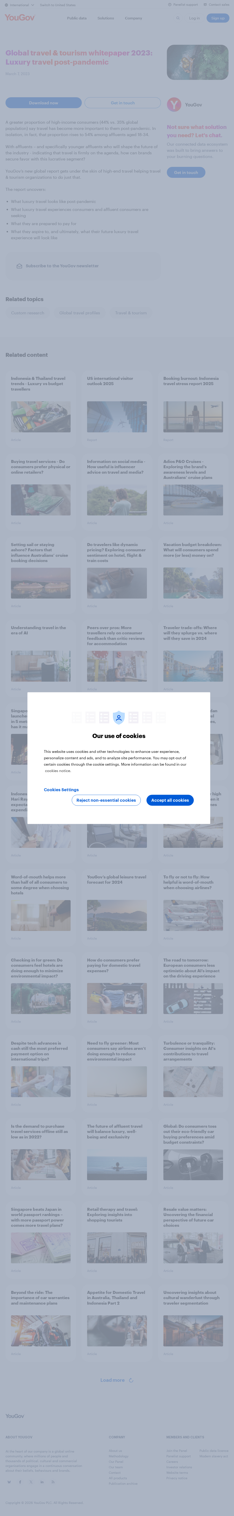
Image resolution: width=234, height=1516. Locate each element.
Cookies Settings (61, 790)
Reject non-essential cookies (106, 800)
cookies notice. (58, 770)
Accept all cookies (170, 800)
